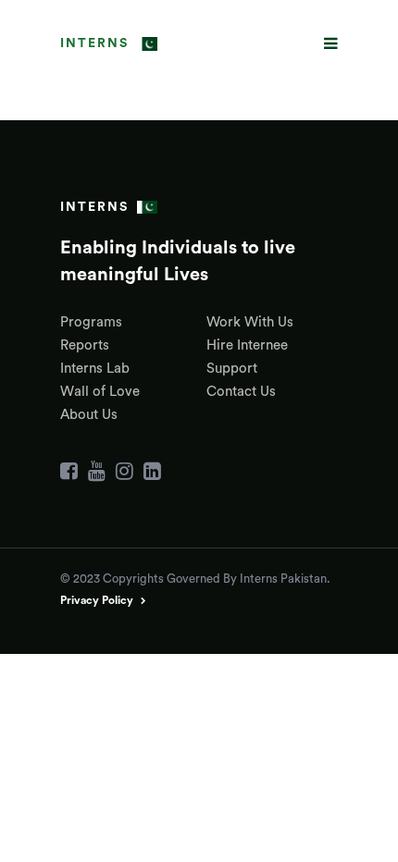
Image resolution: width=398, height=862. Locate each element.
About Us (89, 415)
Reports (84, 345)
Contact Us (241, 392)
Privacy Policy (96, 600)
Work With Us (249, 322)
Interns (94, 43)
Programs (91, 322)
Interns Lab (95, 369)
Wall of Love (100, 392)
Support (231, 369)
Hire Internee (247, 345)
